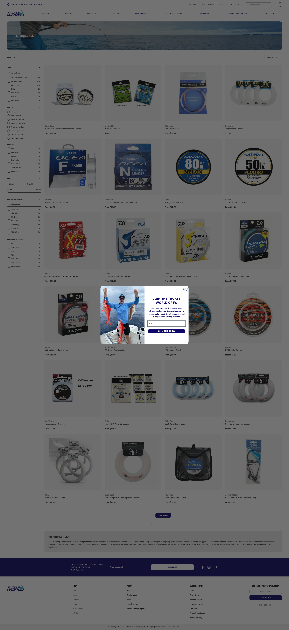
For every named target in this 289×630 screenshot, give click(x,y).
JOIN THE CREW (166, 331)
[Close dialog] (185, 289)
